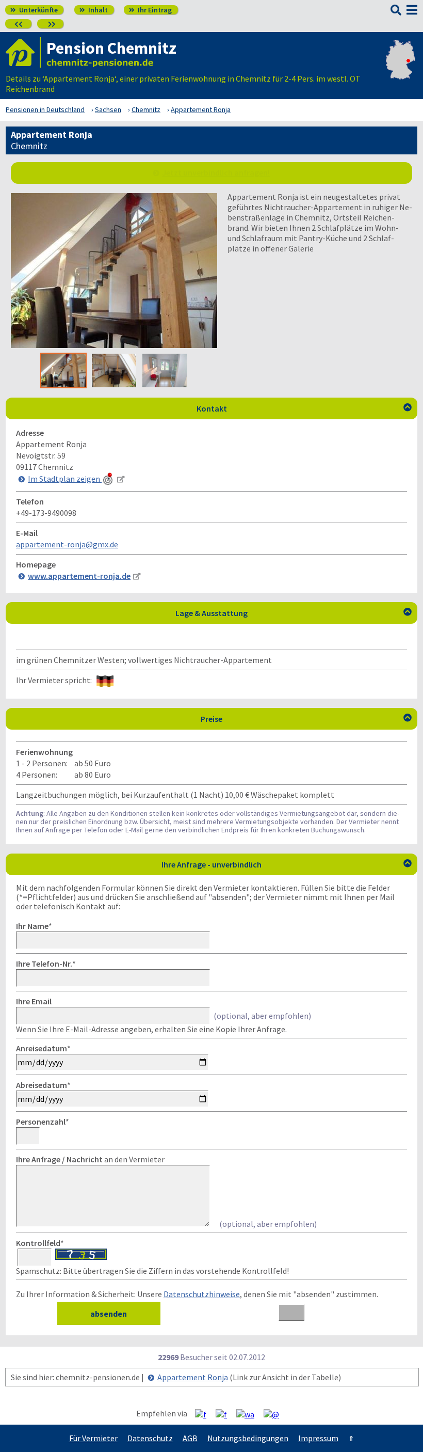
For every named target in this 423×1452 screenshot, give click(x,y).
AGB (190, 1438)
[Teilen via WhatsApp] (249, 1413)
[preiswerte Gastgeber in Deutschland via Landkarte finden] (400, 73)
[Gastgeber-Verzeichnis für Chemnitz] (23, 52)
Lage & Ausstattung (293, 613)
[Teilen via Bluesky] (225, 1413)
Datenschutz (150, 1438)
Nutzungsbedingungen (247, 1438)
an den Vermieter (90, 1159)
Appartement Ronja (192, 1377)
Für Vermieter (93, 1438)
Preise (306, 719)
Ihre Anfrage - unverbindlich (286, 864)
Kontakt (304, 408)
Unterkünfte (34, 9)
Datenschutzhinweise (202, 1294)
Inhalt (93, 9)
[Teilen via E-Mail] (275, 1413)
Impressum (318, 1438)
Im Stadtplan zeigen (65, 479)
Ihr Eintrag (150, 9)
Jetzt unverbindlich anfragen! (216, 172)
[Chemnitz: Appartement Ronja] (114, 345)
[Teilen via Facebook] (204, 1413)
